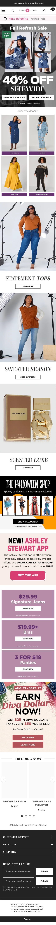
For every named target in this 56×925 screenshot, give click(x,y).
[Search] (12, 10)
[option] (28, 3)
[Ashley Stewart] (14, 135)
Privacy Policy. (34, 911)
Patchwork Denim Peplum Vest (42, 803)
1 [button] (22, 816)
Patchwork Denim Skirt (14, 801)
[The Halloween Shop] (28, 502)
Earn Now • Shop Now (28, 3)
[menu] (3, 10)
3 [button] (30, 816)
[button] (3, 779)
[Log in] (43, 10)
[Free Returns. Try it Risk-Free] (28, 18)
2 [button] (26, 816)
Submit (44, 871)
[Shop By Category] (28, 111)
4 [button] (34, 816)
